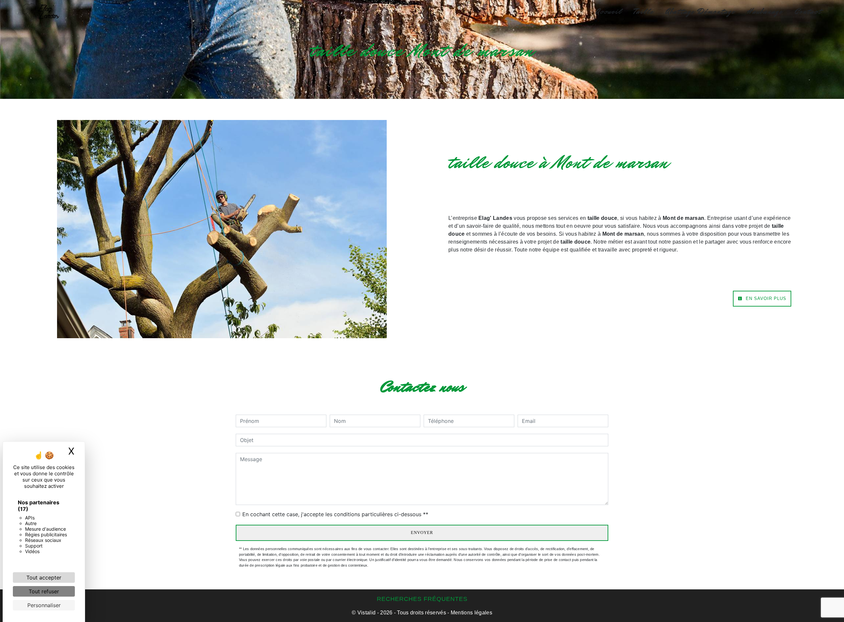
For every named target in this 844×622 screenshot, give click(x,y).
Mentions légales (470, 612)
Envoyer (422, 532)
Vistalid (366, 612)
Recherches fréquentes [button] (422, 599)
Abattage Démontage (700, 11)
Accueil (609, 11)
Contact (808, 11)
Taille (644, 11)
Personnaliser (44, 605)
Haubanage (765, 11)
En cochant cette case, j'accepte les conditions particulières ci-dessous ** (335, 514)
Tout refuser (44, 591)
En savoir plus (765, 298)
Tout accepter (43, 577)
